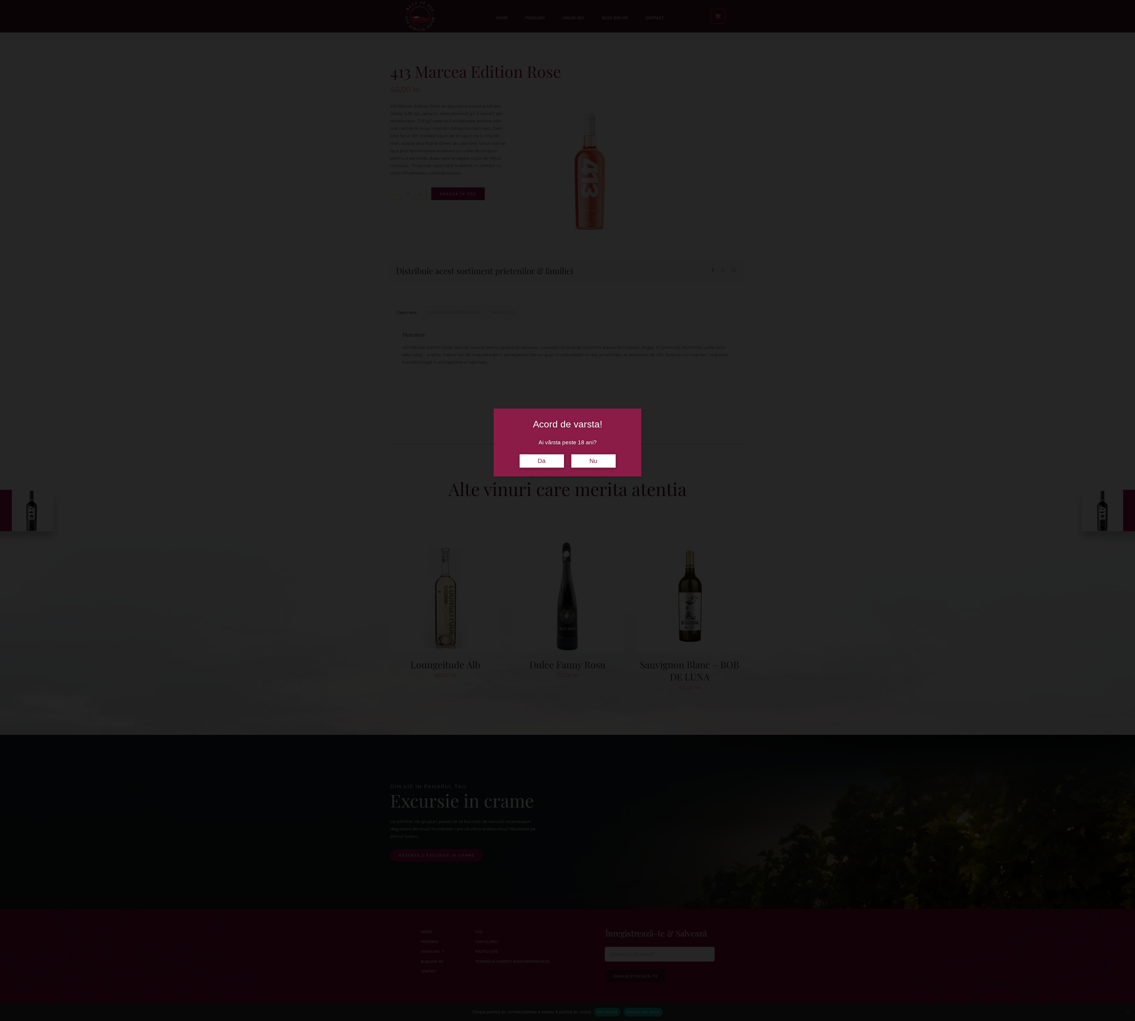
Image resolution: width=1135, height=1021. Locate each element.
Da (542, 460)
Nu (593, 460)
